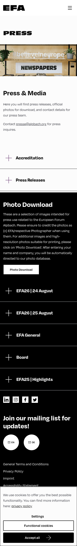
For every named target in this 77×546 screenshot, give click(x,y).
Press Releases (30, 180)
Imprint (8, 478)
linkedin (6, 399)
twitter (35, 399)
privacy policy (21, 506)
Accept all (32, 538)
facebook (25, 399)
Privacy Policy (13, 471)
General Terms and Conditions (26, 464)
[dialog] (38, 516)
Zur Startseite (14, 8)
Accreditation (29, 157)
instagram (16, 399)
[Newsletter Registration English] (11, 442)
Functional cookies (38, 525)
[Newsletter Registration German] (31, 442)
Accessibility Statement (20, 485)
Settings (37, 516)
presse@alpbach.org (31, 124)
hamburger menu (70, 8)
